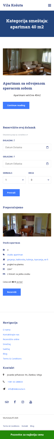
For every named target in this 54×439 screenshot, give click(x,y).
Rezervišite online (11, 339)
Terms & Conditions (12, 358)
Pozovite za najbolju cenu (27, 434)
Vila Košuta (13, 5)
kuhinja (29, 259)
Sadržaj (6, 349)
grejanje (11, 259)
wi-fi (46, 259)
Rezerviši (11, 292)
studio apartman (15, 254)
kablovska (20, 259)
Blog (5, 353)
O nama (6, 329)
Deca (31, 173)
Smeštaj (7, 344)
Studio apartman (11, 242)
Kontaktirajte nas (11, 334)
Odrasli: (8, 173)
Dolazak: (9, 140)
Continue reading (18, 106)
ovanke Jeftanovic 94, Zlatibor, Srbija (25, 374)
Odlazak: (9, 156)
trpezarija (38, 259)
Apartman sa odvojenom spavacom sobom (24, 85)
